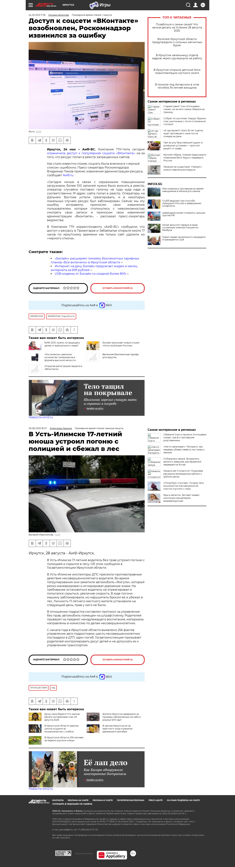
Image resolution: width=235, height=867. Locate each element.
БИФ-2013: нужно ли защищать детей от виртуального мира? (62, 344)
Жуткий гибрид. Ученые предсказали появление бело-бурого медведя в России (184, 157)
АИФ (38, 131)
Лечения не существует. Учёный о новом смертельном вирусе (182, 168)
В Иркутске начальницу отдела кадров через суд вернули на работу (177, 57)
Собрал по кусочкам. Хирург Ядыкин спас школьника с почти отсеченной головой (184, 121)
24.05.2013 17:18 (37, 15)
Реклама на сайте (78, 800)
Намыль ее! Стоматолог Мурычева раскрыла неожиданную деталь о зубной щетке (183, 473)
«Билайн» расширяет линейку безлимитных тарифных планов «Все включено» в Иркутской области (95, 260)
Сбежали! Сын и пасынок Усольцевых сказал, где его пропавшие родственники (184, 437)
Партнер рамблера (84, 853)
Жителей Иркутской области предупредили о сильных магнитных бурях (177, 42)
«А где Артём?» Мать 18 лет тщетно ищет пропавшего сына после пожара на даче (183, 133)
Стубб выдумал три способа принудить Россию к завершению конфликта (181, 203)
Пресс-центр (156, 800)
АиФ (57, 534)
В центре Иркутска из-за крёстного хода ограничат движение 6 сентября (117, 728)
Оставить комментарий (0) (117, 288)
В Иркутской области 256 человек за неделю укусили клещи (64, 739)
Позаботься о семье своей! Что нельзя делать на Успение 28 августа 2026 (177, 27)
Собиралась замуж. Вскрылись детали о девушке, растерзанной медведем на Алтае (182, 461)
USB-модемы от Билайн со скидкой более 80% (90, 273)
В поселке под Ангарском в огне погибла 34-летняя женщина (177, 86)
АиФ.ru (68, 175)
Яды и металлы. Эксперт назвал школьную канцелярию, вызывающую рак (181, 498)
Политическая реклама (130, 800)
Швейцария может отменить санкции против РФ (183, 214)
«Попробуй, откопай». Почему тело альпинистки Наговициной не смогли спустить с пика (183, 486)
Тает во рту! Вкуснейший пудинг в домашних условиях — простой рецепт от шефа (183, 145)
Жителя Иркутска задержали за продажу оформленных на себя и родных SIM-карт (121, 717)
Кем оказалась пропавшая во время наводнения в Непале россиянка (182, 190)
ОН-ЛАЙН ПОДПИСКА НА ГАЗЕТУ (183, 800)
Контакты (58, 800)
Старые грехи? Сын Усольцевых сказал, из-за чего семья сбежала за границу (184, 109)
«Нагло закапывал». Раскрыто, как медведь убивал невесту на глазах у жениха (184, 449)
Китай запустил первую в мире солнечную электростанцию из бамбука (180, 227)
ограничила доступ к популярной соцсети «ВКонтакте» (91, 153)
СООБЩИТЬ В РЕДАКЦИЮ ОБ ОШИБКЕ (72, 804)
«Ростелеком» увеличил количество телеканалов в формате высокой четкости (60, 357)
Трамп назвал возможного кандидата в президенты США (183, 238)
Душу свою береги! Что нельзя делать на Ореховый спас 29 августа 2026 (62, 717)
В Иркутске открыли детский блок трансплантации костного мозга (176, 71)
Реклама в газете (103, 800)
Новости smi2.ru (41, 417)
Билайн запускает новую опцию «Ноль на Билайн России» (120, 344)
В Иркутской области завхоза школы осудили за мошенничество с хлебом (61, 728)
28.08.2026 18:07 (38, 428)
